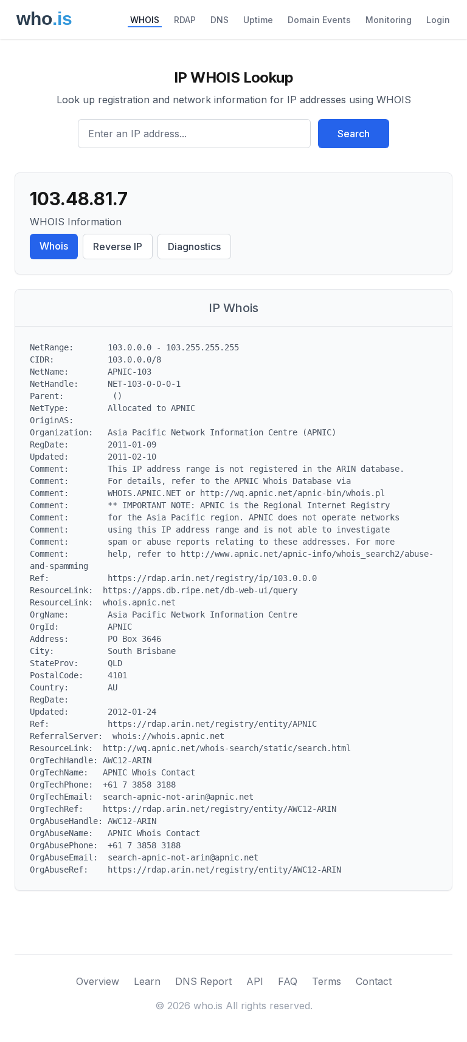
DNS (219, 20)
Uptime (258, 20)
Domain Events (319, 20)
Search (353, 134)
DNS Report (203, 981)
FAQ (287, 981)
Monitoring (388, 20)
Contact (374, 981)
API (254, 981)
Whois (54, 246)
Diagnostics (194, 246)
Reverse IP (117, 246)
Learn (147, 981)
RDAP (185, 20)
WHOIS (144, 20)
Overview (97, 981)
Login (438, 20)
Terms (326, 981)
